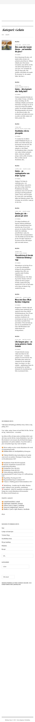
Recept (3, 549)
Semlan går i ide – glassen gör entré (21, 214)
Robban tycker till (24, 86)
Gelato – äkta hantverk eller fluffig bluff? (23, 90)
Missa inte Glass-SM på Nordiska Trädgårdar (23, 300)
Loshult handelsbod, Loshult (12, 502)
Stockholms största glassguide (22, 131)
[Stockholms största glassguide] (7, 127)
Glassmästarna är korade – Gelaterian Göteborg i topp (24, 257)
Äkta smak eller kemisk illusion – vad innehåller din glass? (23, 49)
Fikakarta (4, 546)
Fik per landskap (6, 542)
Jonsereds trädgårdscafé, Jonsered (14, 507)
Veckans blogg (6, 535)
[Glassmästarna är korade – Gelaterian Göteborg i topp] (7, 252)
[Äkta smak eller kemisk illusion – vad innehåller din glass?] (7, 45)
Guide (28, 128)
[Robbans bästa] (17, 12)
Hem (3, 34)
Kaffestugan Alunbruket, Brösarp (13, 503)
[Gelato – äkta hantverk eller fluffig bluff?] (7, 86)
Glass (28, 44)
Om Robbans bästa (7, 538)
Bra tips (17, 128)
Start (3, 528)
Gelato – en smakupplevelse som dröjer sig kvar (22, 173)
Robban (18, 54)
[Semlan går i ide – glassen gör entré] (7, 211)
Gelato (24, 44)
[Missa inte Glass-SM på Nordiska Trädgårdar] (7, 298)
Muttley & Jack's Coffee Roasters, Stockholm (16, 509)
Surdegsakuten (19, 451)
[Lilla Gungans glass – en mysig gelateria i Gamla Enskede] (7, 340)
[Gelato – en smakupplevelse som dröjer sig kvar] (7, 169)
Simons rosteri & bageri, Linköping (14, 505)
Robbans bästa (8, 451)
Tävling (25, 253)
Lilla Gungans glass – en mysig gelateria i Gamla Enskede (23, 343)
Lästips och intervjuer (7, 531)
